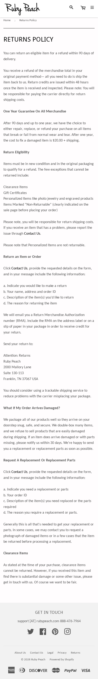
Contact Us (32, 234)
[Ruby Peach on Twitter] (30, 633)
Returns (75, 652)
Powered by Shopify (62, 659)
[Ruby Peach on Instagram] (67, 633)
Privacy (62, 652)
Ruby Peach (38, 659)
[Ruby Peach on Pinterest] (55, 633)
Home (6, 20)
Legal (50, 652)
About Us (20, 652)
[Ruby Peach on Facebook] (42, 633)
